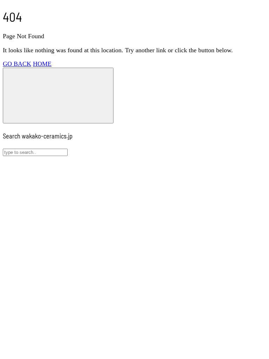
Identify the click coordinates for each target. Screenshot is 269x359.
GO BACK (17, 63)
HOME (42, 63)
